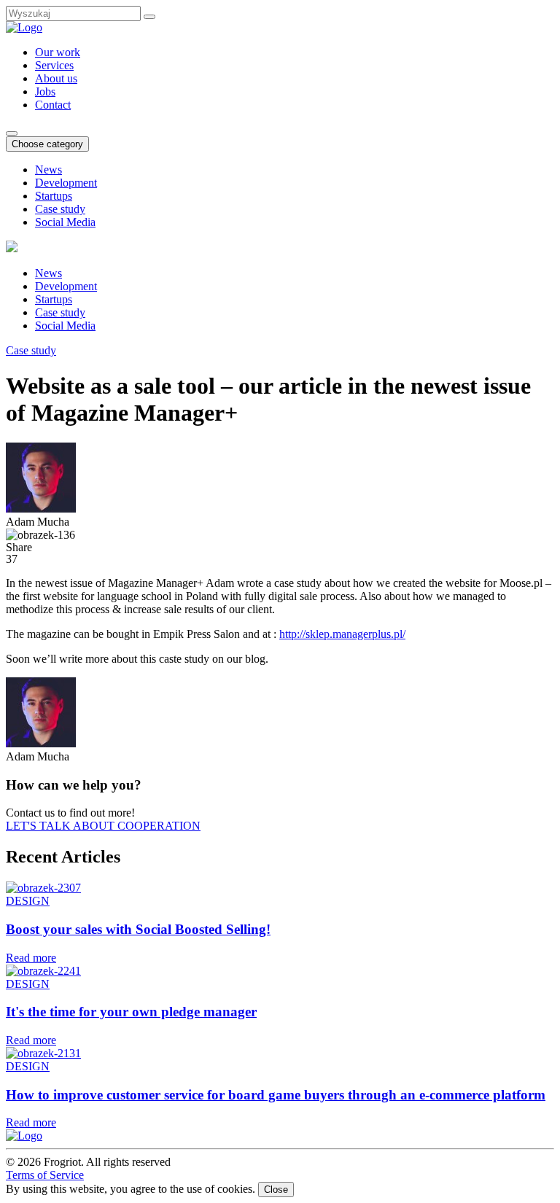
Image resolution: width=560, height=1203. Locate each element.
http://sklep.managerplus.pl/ (342, 634)
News (48, 169)
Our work (57, 52)
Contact (53, 104)
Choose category (47, 144)
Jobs (45, 91)
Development (66, 182)
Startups (53, 196)
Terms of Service (45, 1175)
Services (54, 65)
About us (56, 78)
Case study (60, 209)
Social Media (65, 222)
